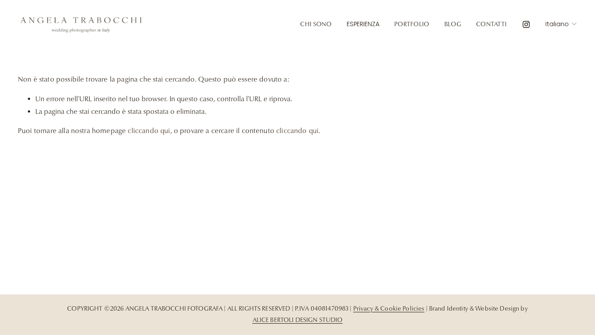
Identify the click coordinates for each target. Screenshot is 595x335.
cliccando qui (149, 130)
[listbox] (561, 24)
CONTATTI (491, 24)
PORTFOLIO (411, 24)
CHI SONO (315, 24)
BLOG (452, 24)
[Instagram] (526, 24)
